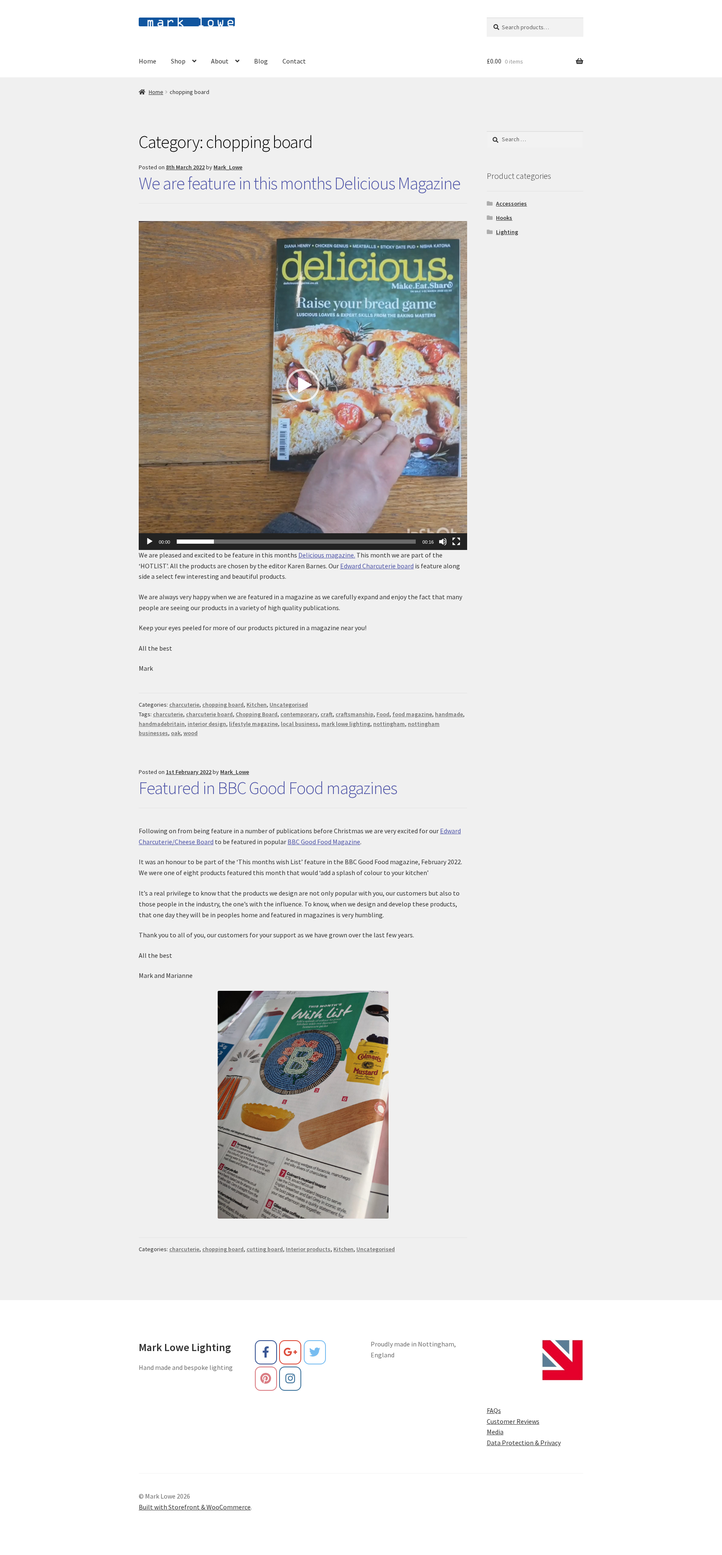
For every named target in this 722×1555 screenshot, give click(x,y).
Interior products (308, 1249)
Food (382, 714)
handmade (449, 714)
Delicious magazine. (326, 555)
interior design (207, 724)
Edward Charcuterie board (377, 566)
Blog (261, 61)
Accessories (511, 203)
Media (495, 1432)
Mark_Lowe (228, 167)
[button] (303, 385)
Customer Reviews (513, 1421)
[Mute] (443, 541)
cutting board (265, 1249)
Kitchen (257, 704)
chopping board (223, 704)
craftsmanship (355, 714)
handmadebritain (162, 724)
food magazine (412, 714)
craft (326, 714)
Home (147, 61)
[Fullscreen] (456, 541)
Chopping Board (256, 714)
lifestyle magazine (253, 724)
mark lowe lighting (345, 724)
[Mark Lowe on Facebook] (266, 1352)
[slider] (296, 542)
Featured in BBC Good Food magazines (268, 788)
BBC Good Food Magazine (323, 841)
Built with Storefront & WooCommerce (195, 1507)
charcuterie (184, 704)
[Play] (149, 541)
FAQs (494, 1410)
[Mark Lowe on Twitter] (315, 1352)
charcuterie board (209, 714)
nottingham (389, 724)
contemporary (299, 714)
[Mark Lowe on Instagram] (290, 1379)
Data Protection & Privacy (524, 1442)
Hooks (504, 217)
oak (175, 733)
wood (190, 733)
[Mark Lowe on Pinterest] (266, 1379)
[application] (303, 385)
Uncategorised (288, 704)
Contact (294, 61)
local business (299, 724)
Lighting (507, 232)
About (220, 61)
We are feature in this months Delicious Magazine (299, 183)
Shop (178, 61)
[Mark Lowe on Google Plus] (290, 1352)
